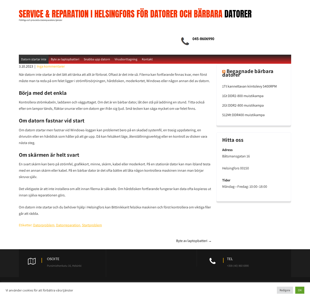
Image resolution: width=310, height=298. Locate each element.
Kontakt (147, 59)
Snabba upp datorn (97, 59)
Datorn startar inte (33, 59)
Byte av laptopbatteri (65, 59)
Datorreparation (68, 225)
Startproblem (92, 225)
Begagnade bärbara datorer (247, 72)
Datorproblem (43, 225)
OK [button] (300, 290)
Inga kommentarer (51, 66)
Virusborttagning (126, 59)
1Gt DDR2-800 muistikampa (242, 95)
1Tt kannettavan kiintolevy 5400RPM (249, 86)
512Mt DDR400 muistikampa (243, 114)
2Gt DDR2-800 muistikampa (243, 105)
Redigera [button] (285, 290)
